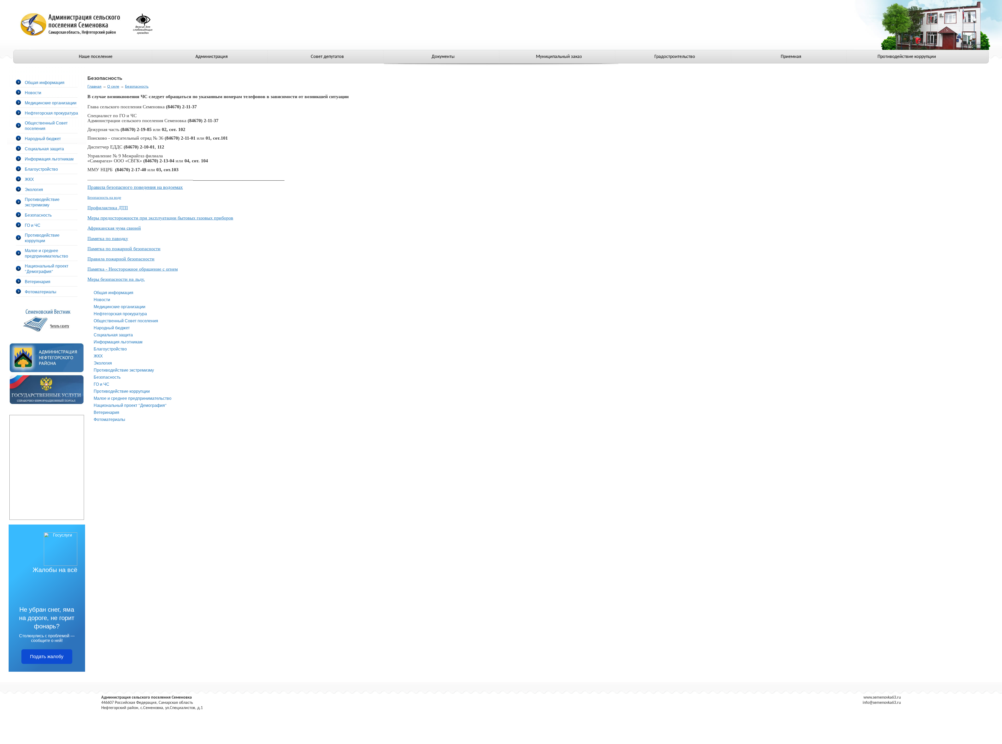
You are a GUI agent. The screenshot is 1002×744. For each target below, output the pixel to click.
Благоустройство (41, 169)
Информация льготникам (49, 159)
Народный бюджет (43, 138)
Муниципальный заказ (559, 56)
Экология (34, 189)
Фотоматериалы (40, 291)
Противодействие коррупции (907, 56)
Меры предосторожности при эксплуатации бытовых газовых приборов (160, 218)
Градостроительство (674, 56)
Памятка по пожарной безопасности (123, 248)
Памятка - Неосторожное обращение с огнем (132, 269)
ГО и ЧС (32, 225)
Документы (443, 56)
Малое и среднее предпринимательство (46, 253)
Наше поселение (95, 56)
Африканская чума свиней (114, 228)
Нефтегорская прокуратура (51, 113)
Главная (94, 86)
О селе (113, 86)
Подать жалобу (46, 656)
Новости (33, 92)
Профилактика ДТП (107, 207)
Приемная (791, 56)
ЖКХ (29, 179)
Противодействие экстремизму (42, 202)
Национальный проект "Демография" (46, 268)
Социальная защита (44, 148)
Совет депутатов (327, 56)
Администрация (211, 56)
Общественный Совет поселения (126, 320)
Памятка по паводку (107, 238)
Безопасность (38, 215)
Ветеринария (37, 281)
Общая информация (44, 82)
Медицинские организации (50, 102)
